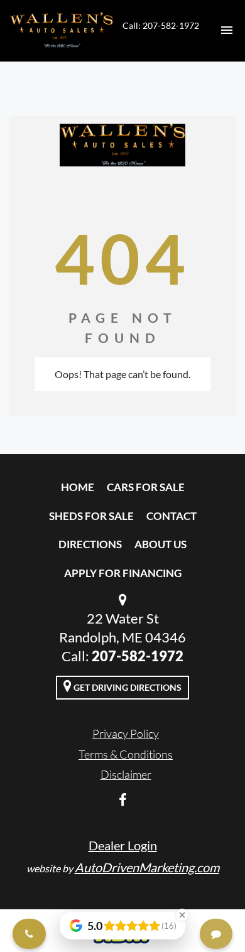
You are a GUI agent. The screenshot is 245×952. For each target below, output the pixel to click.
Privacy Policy (125, 733)
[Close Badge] (182, 915)
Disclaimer (126, 774)
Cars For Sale (146, 487)
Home (77, 487)
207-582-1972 (137, 655)
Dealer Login (123, 845)
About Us (160, 544)
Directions (90, 544)
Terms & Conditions (126, 754)
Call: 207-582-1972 (160, 25)
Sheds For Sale (91, 515)
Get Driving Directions (127, 687)
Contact (171, 515)
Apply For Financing (123, 573)
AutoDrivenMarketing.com (147, 867)
